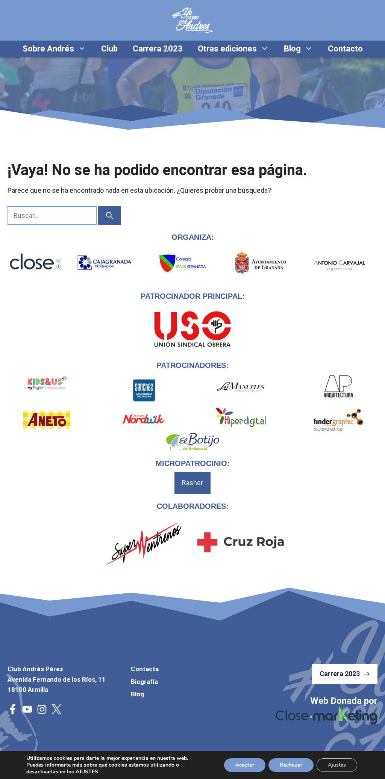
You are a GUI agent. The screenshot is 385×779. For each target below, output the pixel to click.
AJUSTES (87, 771)
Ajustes (337, 764)
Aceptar (244, 764)
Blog (292, 48)
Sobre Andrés (48, 48)
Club (109, 48)
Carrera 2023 (158, 48)
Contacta (145, 669)
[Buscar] (109, 215)
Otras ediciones (227, 48)
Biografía (144, 681)
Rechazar (291, 764)
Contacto (345, 48)
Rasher (192, 483)
